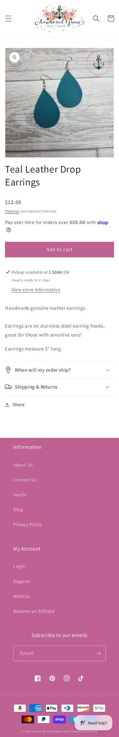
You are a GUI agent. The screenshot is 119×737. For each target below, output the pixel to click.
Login (19, 566)
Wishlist (21, 596)
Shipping (12, 211)
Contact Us (25, 480)
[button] (8, 18)
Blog (18, 509)
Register (22, 581)
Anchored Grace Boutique (51, 731)
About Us (23, 465)
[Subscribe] (98, 653)
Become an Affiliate (34, 611)
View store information (36, 289)
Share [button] (19, 404)
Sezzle (20, 495)
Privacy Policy (27, 524)
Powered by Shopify (83, 731)
